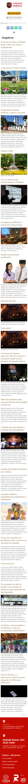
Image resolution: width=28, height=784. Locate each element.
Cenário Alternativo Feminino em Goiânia (14, 470)
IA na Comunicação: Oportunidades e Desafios (12, 181)
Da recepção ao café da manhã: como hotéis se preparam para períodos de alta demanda (13, 588)
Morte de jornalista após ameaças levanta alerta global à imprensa (14, 402)
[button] (8, 27)
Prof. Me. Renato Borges (8, 764)
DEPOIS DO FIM (8, 301)
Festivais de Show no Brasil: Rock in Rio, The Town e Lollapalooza (13, 45)
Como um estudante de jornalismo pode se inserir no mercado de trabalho (14, 540)
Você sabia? (6, 328)
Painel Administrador (8, 767)
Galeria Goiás (7, 151)
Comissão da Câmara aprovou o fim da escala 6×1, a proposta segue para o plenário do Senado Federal (13, 357)
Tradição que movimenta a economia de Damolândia (13, 428)
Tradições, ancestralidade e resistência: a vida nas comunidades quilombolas (13, 628)
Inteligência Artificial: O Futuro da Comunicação (11, 223)
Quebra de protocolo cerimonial (10, 256)
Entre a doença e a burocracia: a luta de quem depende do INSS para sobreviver (13, 678)
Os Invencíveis (7, 563)
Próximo (24, 715)
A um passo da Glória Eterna (13, 68)
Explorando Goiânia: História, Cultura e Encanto (13, 111)
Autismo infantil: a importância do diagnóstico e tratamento (14, 497)
